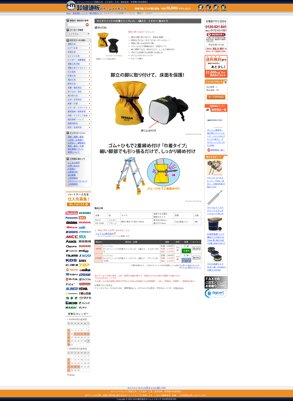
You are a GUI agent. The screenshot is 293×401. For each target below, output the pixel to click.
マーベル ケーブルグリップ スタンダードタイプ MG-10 (215, 210)
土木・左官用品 (75, 99)
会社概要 (72, 175)
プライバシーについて (78, 181)
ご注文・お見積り (76, 140)
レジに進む (156, 388)
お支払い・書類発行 (77, 143)
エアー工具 (73, 48)
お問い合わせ (74, 166)
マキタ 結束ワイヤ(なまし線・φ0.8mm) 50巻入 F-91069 (217, 267)
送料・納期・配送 (76, 137)
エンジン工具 (74, 56)
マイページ (132, 388)
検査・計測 (73, 103)
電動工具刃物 (74, 64)
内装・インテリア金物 (78, 115)
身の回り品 (73, 95)
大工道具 (72, 72)
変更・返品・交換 (76, 146)
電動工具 (72, 44)
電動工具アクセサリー (78, 68)
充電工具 (72, 52)
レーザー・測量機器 (77, 60)
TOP (164, 388)
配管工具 (72, 84)
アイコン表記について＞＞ (191, 267)
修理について (74, 152)
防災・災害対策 (75, 127)
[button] (216, 294)
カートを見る (144, 388)
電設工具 (72, 80)
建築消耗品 (73, 123)
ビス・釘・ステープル (78, 107)
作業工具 (72, 76)
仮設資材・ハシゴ (76, 119)
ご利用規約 (73, 178)
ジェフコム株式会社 (104, 233)
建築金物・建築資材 (77, 111)
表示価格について (76, 149)
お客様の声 (73, 172)
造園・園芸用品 (75, 88)
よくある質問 (74, 163)
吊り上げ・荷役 (75, 91)
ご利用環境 (73, 184)
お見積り (72, 169)
